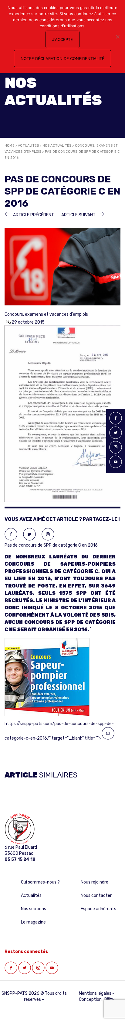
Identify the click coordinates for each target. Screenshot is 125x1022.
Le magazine (33, 922)
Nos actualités (57, 146)
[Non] (117, 37)
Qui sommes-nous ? (40, 882)
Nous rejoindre (94, 882)
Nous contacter (96, 895)
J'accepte (62, 39)
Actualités (28, 146)
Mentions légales (95, 993)
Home (10, 146)
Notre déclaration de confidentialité (62, 58)
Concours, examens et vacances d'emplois (46, 314)
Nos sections (33, 908)
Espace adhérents (98, 908)
